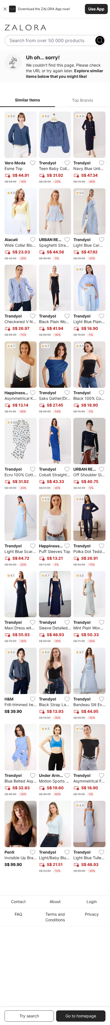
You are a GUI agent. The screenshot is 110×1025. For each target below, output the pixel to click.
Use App (96, 8)
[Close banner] (5, 9)
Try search (29, 1015)
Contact (18, 901)
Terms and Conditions (55, 917)
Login (92, 901)
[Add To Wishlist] (33, 163)
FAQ (18, 914)
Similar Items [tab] (27, 99)
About (55, 901)
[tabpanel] (55, 493)
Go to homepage (80, 1015)
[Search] (99, 40)
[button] (55, 9)
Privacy (92, 914)
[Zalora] (55, 27)
